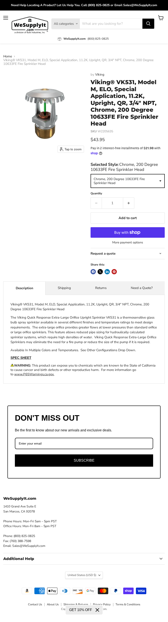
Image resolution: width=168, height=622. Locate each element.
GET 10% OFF (80, 610)
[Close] (97, 610)
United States (82, 575)
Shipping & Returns (75, 604)
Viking (99, 74)
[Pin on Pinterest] (114, 271)
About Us (53, 604)
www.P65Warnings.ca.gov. (34, 374)
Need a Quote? (142, 288)
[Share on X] (100, 271)
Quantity (96, 193)
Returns (101, 288)
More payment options (127, 242)
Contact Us (35, 604)
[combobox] (128, 181)
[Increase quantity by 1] (128, 203)
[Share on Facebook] (93, 271)
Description (24, 288)
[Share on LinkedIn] (107, 271)
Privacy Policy (102, 604)
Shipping (64, 288)
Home (7, 56)
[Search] (148, 24)
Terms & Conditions (128, 604)
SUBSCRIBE (84, 460)
